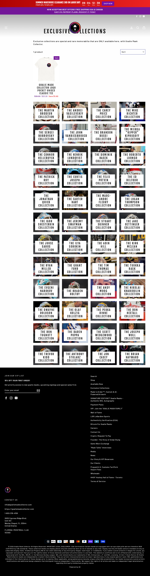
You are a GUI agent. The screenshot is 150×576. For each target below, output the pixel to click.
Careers (94, 428)
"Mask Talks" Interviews (101, 448)
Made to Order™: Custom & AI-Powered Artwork (104, 393)
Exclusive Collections (100, 388)
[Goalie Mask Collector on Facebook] (6, 397)
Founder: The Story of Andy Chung (105, 440)
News (93, 455)
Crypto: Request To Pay (101, 436)
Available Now (97, 384)
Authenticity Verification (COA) (104, 420)
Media (93, 451)
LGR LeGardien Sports (100, 416)
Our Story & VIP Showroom (102, 459)
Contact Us (95, 432)
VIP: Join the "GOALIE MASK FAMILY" (107, 408)
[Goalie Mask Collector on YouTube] (16, 397)
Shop (93, 380)
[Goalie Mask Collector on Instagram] (11, 397)
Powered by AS (75, 567)
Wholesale (95, 473)
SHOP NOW (108, 4)
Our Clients (95, 463)
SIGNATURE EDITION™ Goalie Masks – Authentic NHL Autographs (107, 399)
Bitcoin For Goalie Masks (101, 424)
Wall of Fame (96, 412)
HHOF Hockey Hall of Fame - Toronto (106, 477)
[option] (75, 10)
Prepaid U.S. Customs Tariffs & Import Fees (104, 468)
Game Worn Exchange (100, 444)
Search (94, 376)
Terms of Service (98, 481)
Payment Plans (97, 405)
